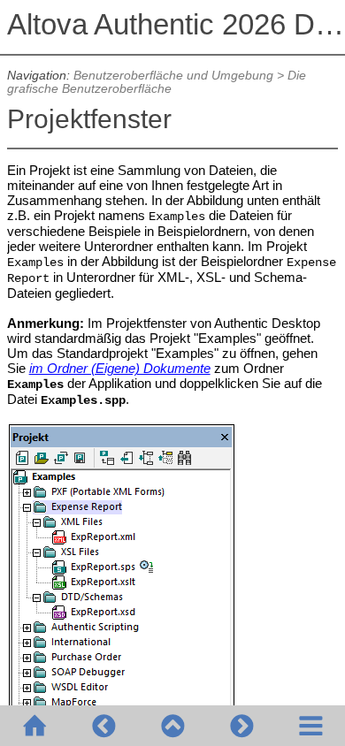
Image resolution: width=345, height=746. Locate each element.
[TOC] (310, 726)
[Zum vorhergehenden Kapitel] (103, 726)
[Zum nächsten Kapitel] (241, 726)
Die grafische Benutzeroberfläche (156, 82)
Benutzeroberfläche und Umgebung (173, 75)
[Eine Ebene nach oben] (172, 726)
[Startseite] (34, 726)
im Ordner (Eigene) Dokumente (120, 368)
